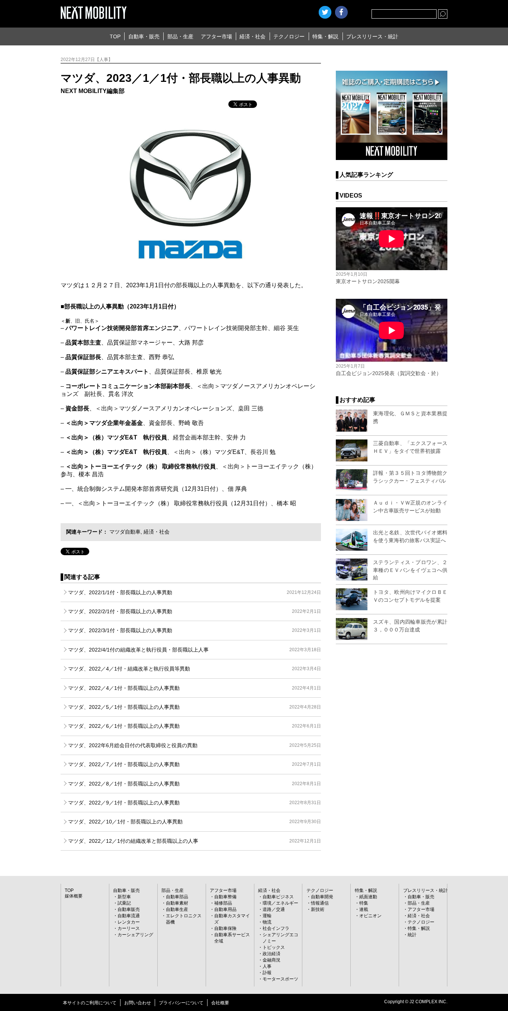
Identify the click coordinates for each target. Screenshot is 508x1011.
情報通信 (320, 903)
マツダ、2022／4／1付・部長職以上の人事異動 (194, 688)
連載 (363, 909)
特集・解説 (325, 36)
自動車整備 (225, 896)
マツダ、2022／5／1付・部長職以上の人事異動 (194, 707)
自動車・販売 (144, 36)
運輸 (267, 915)
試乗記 (124, 903)
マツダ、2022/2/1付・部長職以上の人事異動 (194, 611)
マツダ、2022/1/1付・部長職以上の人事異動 (194, 592)
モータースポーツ (280, 979)
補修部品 (223, 903)
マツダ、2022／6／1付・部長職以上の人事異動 (194, 726)
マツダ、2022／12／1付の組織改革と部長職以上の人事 (194, 841)
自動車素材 (177, 903)
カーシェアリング (135, 934)
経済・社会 (252, 36)
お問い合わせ (137, 1002)
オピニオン (370, 915)
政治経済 (271, 953)
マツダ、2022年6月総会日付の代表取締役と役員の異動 (194, 745)
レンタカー (129, 922)
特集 (363, 903)
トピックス (274, 947)
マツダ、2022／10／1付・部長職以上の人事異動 (194, 822)
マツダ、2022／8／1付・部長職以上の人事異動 (194, 784)
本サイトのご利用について (89, 1002)
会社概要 (220, 1002)
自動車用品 (225, 909)
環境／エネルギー (280, 903)
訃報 (267, 972)
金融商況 (271, 960)
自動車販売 (129, 909)
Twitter (325, 12)
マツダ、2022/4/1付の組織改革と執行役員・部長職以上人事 (194, 650)
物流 (267, 922)
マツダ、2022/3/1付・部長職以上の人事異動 (194, 630)
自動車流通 (129, 915)
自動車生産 (177, 909)
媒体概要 (74, 896)
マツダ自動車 (125, 532)
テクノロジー (289, 36)
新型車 (124, 896)
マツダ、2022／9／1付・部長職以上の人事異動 (194, 803)
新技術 (317, 909)
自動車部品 (177, 896)
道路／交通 (274, 909)
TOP (115, 36)
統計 (412, 934)
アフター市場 (216, 36)
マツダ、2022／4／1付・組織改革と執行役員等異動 (194, 669)
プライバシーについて (181, 1002)
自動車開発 (322, 896)
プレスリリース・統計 (372, 36)
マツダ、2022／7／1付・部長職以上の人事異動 (194, 764)
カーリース (129, 928)
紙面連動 (368, 896)
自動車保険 (225, 928)
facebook (341, 12)
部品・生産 (180, 36)
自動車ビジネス (278, 896)
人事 (267, 966)
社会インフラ (276, 928)
